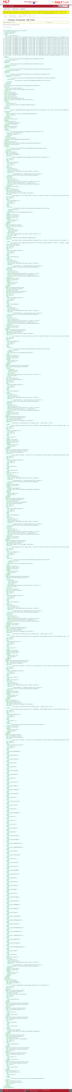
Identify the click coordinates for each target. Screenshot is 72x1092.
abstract (7, 127)
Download (8, 26)
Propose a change (34, 1091)
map (8, 221)
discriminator (11, 228)
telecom (7, 102)
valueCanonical (11, 79)
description (7, 108)
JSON (30, 15)
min (7, 158)
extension (7, 57)
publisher (7, 99)
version (6, 92)
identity (8, 121)
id (5, 31)
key (8, 168)
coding (7, 112)
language (7, 33)
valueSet (10, 489)
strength (10, 488)
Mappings (20, 15)
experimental (8, 97)
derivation (7, 144)
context (6, 129)
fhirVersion (7, 118)
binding (8, 486)
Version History (20, 1091)
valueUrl (11, 209)
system (7, 88)
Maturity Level (49, 22)
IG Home (5, 6)
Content (5, 15)
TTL (34, 15)
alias (8, 244)
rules (9, 235)
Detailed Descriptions (12, 15)
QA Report (15, 1091)
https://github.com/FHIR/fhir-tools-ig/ (37, 12)
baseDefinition (8, 143)
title (6, 94)
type (7, 138)
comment (8, 241)
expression (8, 139)
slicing (8, 227)
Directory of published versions (60, 12)
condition (9, 214)
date (6, 98)
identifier (7, 86)
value (7, 31)
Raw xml (4, 26)
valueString (9, 149)
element (7, 152)
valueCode (8, 65)
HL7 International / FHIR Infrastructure (15, 1089)
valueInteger (9, 60)
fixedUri (9, 439)
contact (6, 101)
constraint (9, 167)
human (9, 171)
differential (8, 978)
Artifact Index (11, 6)
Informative (13, 22)
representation (10, 191)
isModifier (9, 186)
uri (6, 122)
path (8, 153)
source (9, 175)
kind (6, 126)
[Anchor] (35, 20)
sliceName (9, 290)
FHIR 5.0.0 (39, 1089)
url (10, 58)
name (6, 93)
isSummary (9, 217)
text (6, 34)
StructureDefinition (8, 30)
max (7, 159)
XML (25, 15)
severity (10, 169)
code (8, 115)
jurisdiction (8, 111)
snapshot (7, 145)
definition (9, 155)
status (7, 35)
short (8, 154)
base (8, 161)
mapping (6, 120)
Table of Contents (10, 1091)
